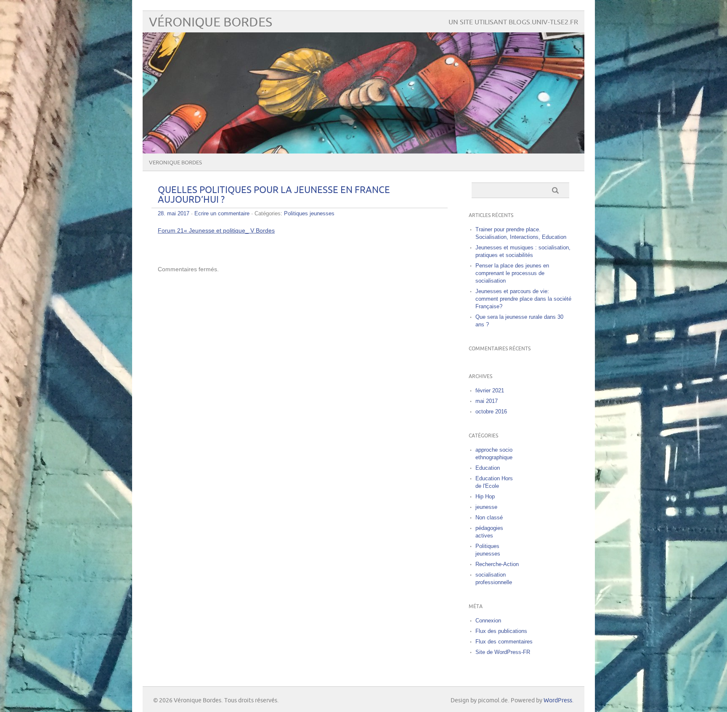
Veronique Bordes (175, 163)
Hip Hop (485, 496)
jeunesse (486, 507)
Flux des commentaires (504, 641)
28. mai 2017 (173, 213)
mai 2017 (486, 401)
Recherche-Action (497, 564)
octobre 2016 (491, 411)
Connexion (488, 620)
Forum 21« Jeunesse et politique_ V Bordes (216, 230)
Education (487, 468)
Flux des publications (501, 631)
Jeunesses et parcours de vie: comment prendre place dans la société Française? (523, 299)
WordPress (558, 700)
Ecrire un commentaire (221, 213)
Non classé (489, 517)
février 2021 (489, 390)
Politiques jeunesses (309, 213)
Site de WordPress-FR (502, 652)
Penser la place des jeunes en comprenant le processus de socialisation (512, 273)
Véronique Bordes (210, 22)
